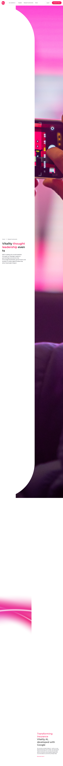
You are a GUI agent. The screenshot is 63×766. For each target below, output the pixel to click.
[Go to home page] (3, 2)
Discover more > (40, 756)
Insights (20, 2)
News (36, 2)
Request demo (56, 2)
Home (3, 239)
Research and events (28, 2)
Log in (48, 2)
